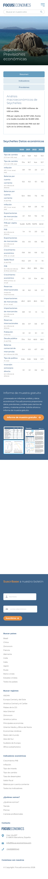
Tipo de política (11, 359)
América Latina (10, 719)
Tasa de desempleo (12, 776)
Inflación (10, 170)
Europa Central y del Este (14, 699)
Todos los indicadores (12, 788)
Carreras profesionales (13, 814)
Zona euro (7, 646)
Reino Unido (9, 674)
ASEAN (6, 695)
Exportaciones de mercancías (10, 216)
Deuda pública (10, 339)
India (5, 658)
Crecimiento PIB (10, 761)
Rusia (5, 670)
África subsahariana (12, 747)
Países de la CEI (10, 707)
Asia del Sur (8, 739)
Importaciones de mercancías (10, 301)
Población (8, 333)
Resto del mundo (11, 735)
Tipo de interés (10, 769)
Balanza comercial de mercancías (11, 349)
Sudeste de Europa (12, 743)
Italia (5, 662)
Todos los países (10, 682)
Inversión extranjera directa (9, 370)
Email (6, 603)
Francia (6, 650)
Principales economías (13, 723)
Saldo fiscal (9, 261)
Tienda (6, 806)
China (6, 642)
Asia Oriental (9, 711)
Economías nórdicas (12, 731)
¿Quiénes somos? (11, 802)
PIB (9, 231)
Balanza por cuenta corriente (9, 181)
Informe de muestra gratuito (22, 417)
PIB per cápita (10, 224)
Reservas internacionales (11, 290)
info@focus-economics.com (18, 843)
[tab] (24, 74)
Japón (6, 666)
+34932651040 (12, 849)
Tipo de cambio (11, 156)
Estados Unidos (10, 678)
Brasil (5, 638)
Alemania (7, 654)
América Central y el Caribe (15, 703)
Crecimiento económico (9, 253)
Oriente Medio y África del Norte (17, 727)
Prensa (6, 810)
